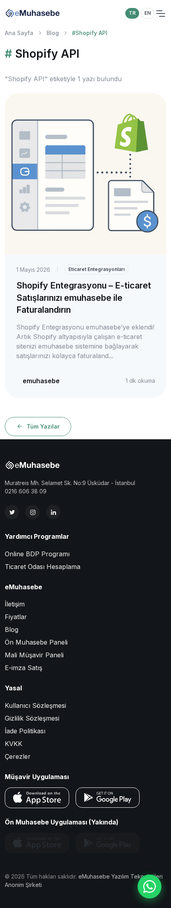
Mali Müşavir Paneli (34, 655)
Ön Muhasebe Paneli (36, 642)
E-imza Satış (23, 668)
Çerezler (18, 756)
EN (147, 13)
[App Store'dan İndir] (37, 797)
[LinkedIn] (53, 512)
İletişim (15, 604)
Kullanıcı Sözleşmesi (35, 705)
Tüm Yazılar (43, 426)
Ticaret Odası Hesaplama (42, 567)
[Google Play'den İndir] (108, 797)
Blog (53, 32)
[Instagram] (32, 512)
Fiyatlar (16, 617)
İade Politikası (25, 731)
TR (132, 13)
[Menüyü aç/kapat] (160, 13)
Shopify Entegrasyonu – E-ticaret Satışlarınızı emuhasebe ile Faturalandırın (83, 297)
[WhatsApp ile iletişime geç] (149, 886)
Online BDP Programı (37, 554)
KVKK (13, 744)
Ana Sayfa (19, 32)
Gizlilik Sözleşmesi (32, 718)
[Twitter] (12, 512)
